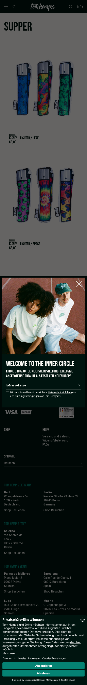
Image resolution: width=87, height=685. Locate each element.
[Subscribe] (73, 385)
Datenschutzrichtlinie (60, 392)
